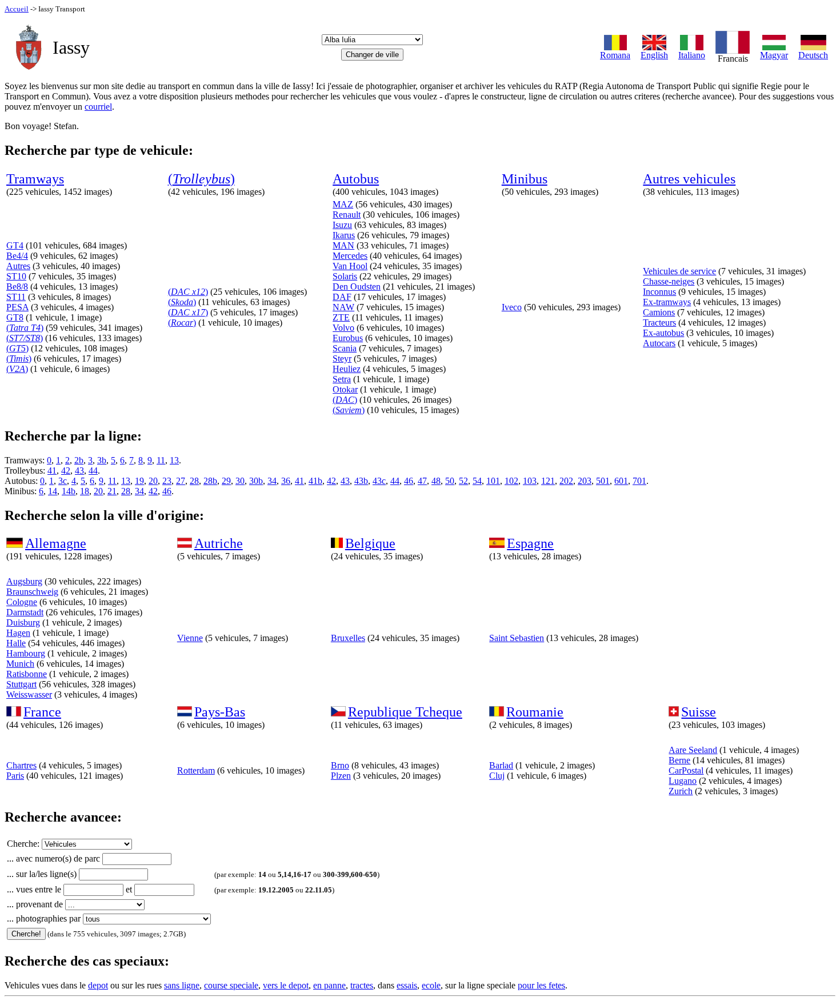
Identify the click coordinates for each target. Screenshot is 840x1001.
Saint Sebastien (516, 638)
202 (566, 481)
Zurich (681, 791)
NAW (343, 307)
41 (52, 470)
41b (315, 481)
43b (361, 481)
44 (93, 470)
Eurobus (348, 338)
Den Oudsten (357, 286)
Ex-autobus (663, 333)
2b (78, 460)
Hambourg (25, 653)
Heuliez (347, 369)
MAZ (343, 204)
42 (65, 470)
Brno (340, 765)
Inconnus (659, 292)
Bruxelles (348, 638)
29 (226, 481)
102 (511, 481)
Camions (659, 312)
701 (639, 481)
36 (285, 481)
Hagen (18, 633)
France (42, 711)
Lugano (683, 781)
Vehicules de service (679, 271)
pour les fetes (541, 985)
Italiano (691, 55)
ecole (431, 985)
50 (449, 481)
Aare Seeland (693, 750)
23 (166, 481)
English (654, 55)
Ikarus (344, 235)
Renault (347, 214)
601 (621, 481)
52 (463, 481)
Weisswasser (29, 694)
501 (603, 481)
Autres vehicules (689, 178)
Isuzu (342, 225)
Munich (20, 663)
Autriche (218, 543)
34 (272, 481)
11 (161, 460)
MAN (343, 245)
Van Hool (350, 266)
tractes (361, 985)
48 (436, 481)
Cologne (21, 602)
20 (153, 481)
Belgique (370, 543)
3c (62, 481)
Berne (679, 760)
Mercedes (350, 256)
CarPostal (686, 770)
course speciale (231, 985)
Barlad (501, 765)
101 (493, 481)
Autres (18, 266)
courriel (98, 106)
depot (98, 985)
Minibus (524, 178)
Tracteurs (659, 322)
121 (548, 481)
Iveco (512, 307)
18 (84, 491)
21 (112, 491)
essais (407, 985)
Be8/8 (17, 286)
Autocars (659, 343)
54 (477, 481)
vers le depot (286, 985)
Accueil (17, 9)
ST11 (16, 297)
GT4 (14, 245)
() (201, 178)
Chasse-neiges (668, 281)
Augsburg (24, 581)
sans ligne (181, 985)
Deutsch (813, 55)
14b (68, 491)
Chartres (21, 765)
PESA (17, 307)
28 (194, 481)
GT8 (14, 317)
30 (240, 481)
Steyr (342, 358)
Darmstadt (24, 612)
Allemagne (55, 543)
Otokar (345, 389)
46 (408, 481)
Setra (342, 379)
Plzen (341, 775)
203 (584, 481)
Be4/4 (17, 256)
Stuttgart (21, 684)
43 (79, 470)
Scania (345, 348)
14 (52, 491)
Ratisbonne (26, 674)
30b (256, 481)
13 (174, 460)
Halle (16, 643)
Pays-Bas (219, 711)
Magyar (774, 55)
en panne (329, 985)
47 (422, 481)
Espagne (530, 543)
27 (180, 481)
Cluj (497, 775)
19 (139, 481)
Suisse (698, 711)
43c (379, 481)
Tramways (35, 178)
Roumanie (534, 711)
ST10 (16, 276)
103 (530, 481)
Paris (15, 775)
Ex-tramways (667, 302)
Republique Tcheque (405, 711)
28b (210, 481)
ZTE (341, 317)
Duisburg (23, 622)
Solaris (345, 276)
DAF (342, 297)
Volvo (343, 328)
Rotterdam (196, 770)
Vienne (190, 638)
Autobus (356, 178)
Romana (615, 55)
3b (101, 460)
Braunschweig (32, 591)
